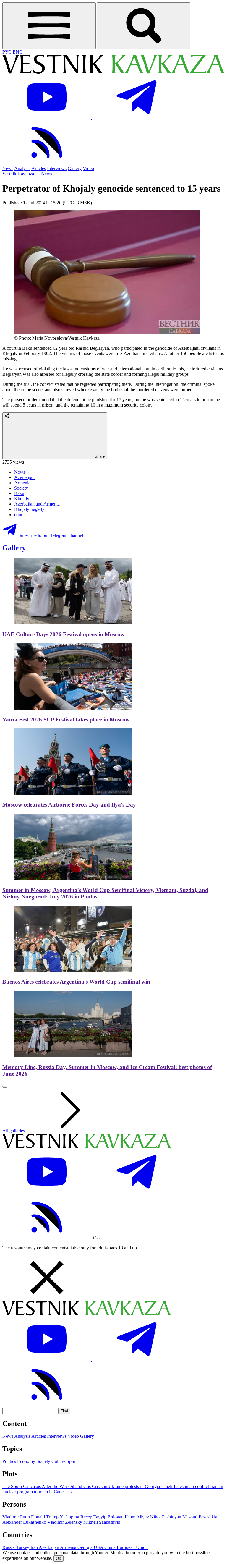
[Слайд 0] (4, 1087)
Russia (9, 1547)
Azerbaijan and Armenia (37, 503)
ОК (58, 1558)
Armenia (22, 482)
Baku (19, 493)
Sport (72, 1461)
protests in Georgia (143, 1486)
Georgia (85, 1547)
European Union (132, 1547)
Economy (26, 1461)
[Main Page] (113, 72)
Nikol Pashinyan (166, 1516)
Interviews (57, 168)
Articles (38, 168)
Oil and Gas (80, 1486)
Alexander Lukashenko (24, 1522)
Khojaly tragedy (29, 509)
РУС (7, 51)
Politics (9, 1461)
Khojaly (21, 498)
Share (99, 456)
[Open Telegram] (136, 117)
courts (19, 514)
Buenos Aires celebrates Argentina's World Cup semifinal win (76, 982)
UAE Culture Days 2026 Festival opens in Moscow (63, 634)
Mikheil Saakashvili (101, 1522)
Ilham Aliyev (137, 1516)
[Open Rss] (46, 163)
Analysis (22, 168)
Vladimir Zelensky (65, 1522)
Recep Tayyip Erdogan (102, 1516)
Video (88, 168)
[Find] (143, 25)
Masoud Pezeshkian (201, 1516)
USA (99, 1547)
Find (64, 1411)
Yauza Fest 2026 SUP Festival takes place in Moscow (65, 719)
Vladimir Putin (16, 1516)
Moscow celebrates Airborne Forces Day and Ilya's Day (69, 805)
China (110, 1547)
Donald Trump (45, 1516)
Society (21, 487)
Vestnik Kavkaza (18, 173)
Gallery (75, 168)
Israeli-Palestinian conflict (185, 1486)
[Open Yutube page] (47, 117)
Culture (59, 1461)
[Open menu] (49, 25)
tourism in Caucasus (53, 1491)
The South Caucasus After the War (35, 1486)
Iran (34, 1547)
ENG (18, 51)
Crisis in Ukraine (108, 1486)
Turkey (23, 1547)
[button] (113, 1278)
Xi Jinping (70, 1516)
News (7, 168)
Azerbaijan (24, 477)
